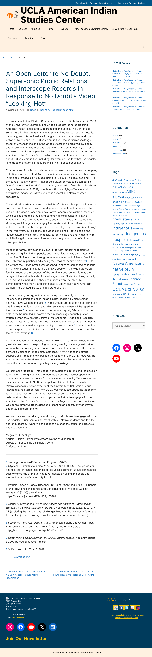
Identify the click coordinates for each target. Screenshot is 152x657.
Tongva (137, 284)
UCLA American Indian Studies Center (69, 15)
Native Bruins (118, 143)
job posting (126, 248)
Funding (29, 38)
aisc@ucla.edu (18, 617)
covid (115, 209)
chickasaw (129, 206)
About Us (35, 28)
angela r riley (120, 201)
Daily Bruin (124, 209)
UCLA (118, 289)
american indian (133, 197)
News (50, 28)
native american (125, 255)
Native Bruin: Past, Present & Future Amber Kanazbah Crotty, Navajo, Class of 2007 (128, 82)
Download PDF (22, 556)
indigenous (122, 228)
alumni (118, 197)
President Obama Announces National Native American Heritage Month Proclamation (26, 574)
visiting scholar (130, 297)
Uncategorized (118, 153)
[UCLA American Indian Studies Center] (12, 15)
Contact (22, 28)
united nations (117, 297)
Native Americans (128, 263)
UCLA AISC (135, 289)
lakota (133, 248)
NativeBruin (118, 274)
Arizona (131, 202)
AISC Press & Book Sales (125, 28)
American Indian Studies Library (91, 28)
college (137, 206)
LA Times (132, 251)
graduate (120, 219)
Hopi (130, 220)
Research (13, 38)
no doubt (57, 110)
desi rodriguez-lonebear (129, 212)
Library (115, 139)
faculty (128, 215)
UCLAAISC (117, 294)
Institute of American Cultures (132, 3)
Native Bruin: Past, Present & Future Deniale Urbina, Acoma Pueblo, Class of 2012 (128, 91)
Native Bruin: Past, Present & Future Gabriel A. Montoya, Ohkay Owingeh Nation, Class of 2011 (127, 73)
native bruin (123, 269)
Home (11, 28)
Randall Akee (120, 279)
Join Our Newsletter (26, 638)
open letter (68, 110)
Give (43, 38)
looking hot (45, 110)
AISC (130, 191)
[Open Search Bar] (143, 47)
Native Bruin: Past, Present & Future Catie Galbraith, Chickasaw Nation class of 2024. (129, 100)
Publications (117, 150)
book (122, 205)
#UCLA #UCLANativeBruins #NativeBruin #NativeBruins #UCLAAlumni (126, 183)
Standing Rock (127, 284)
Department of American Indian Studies (94, 3)
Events (64, 28)
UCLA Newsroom (132, 294)
